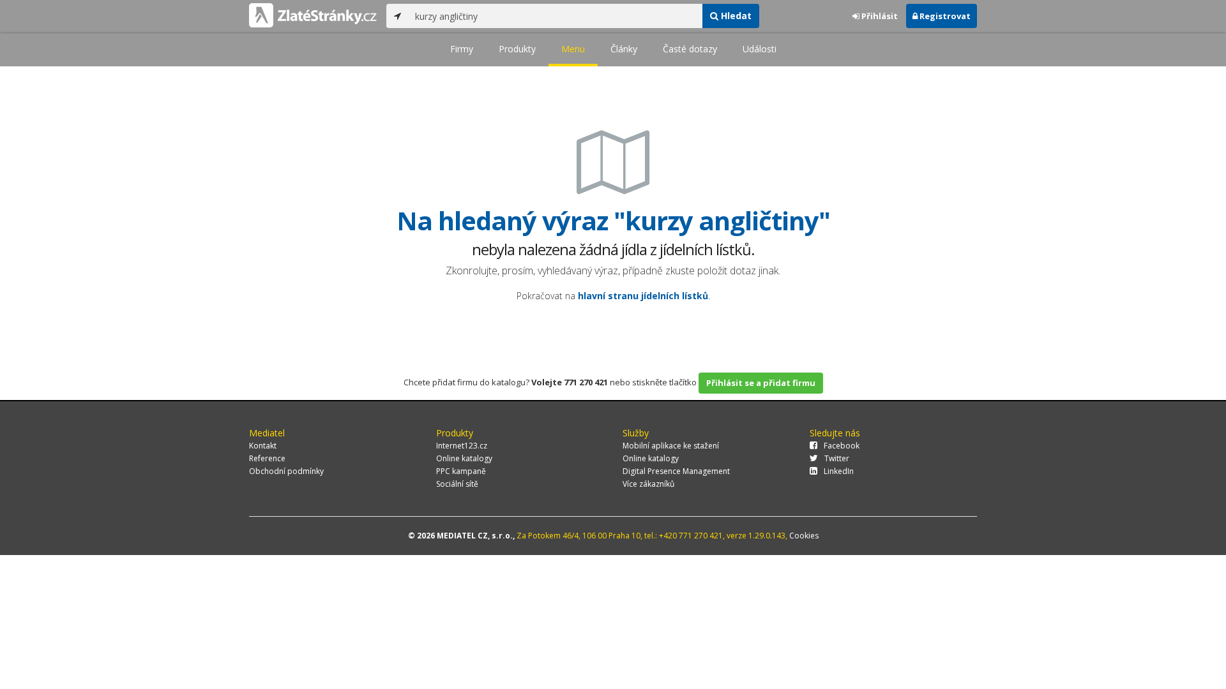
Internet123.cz (461, 445)
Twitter (836, 458)
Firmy (461, 49)
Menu (573, 49)
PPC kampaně (461, 471)
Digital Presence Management (676, 471)
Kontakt (262, 445)
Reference (267, 458)
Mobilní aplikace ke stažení (671, 445)
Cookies (804, 535)
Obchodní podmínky (286, 471)
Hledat (735, 16)
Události (759, 49)
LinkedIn (839, 471)
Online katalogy (464, 458)
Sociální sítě (457, 483)
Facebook (841, 445)
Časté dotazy (690, 49)
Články (623, 49)
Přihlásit (878, 16)
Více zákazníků (648, 483)
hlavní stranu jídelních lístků (643, 296)
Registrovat (944, 16)
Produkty (517, 49)
